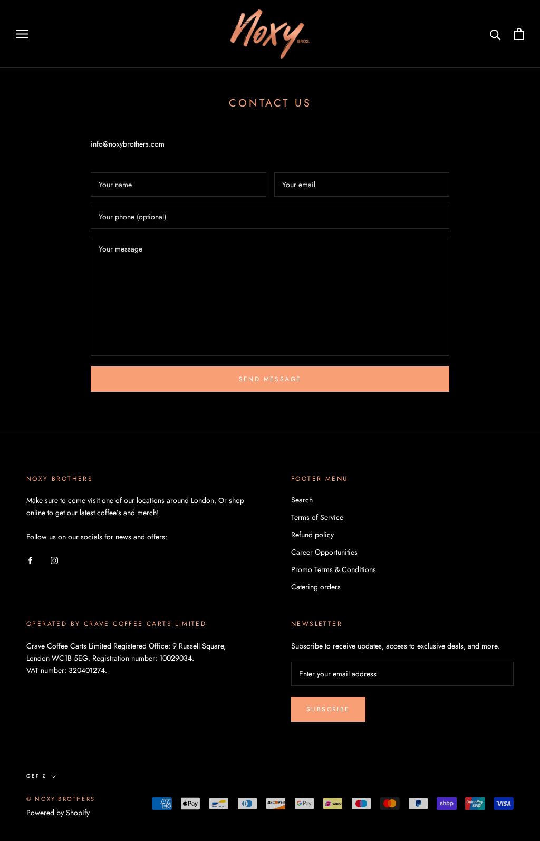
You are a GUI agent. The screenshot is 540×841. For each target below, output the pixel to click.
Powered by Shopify (58, 812)
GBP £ (36, 776)
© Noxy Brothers (60, 799)
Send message (270, 379)
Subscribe (328, 709)
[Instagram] (54, 560)
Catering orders (316, 587)
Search (302, 500)
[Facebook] (30, 560)
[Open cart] (519, 34)
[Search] (495, 34)
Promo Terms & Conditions (333, 569)
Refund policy (312, 534)
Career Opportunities (324, 552)
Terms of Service (317, 517)
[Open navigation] (22, 34)
